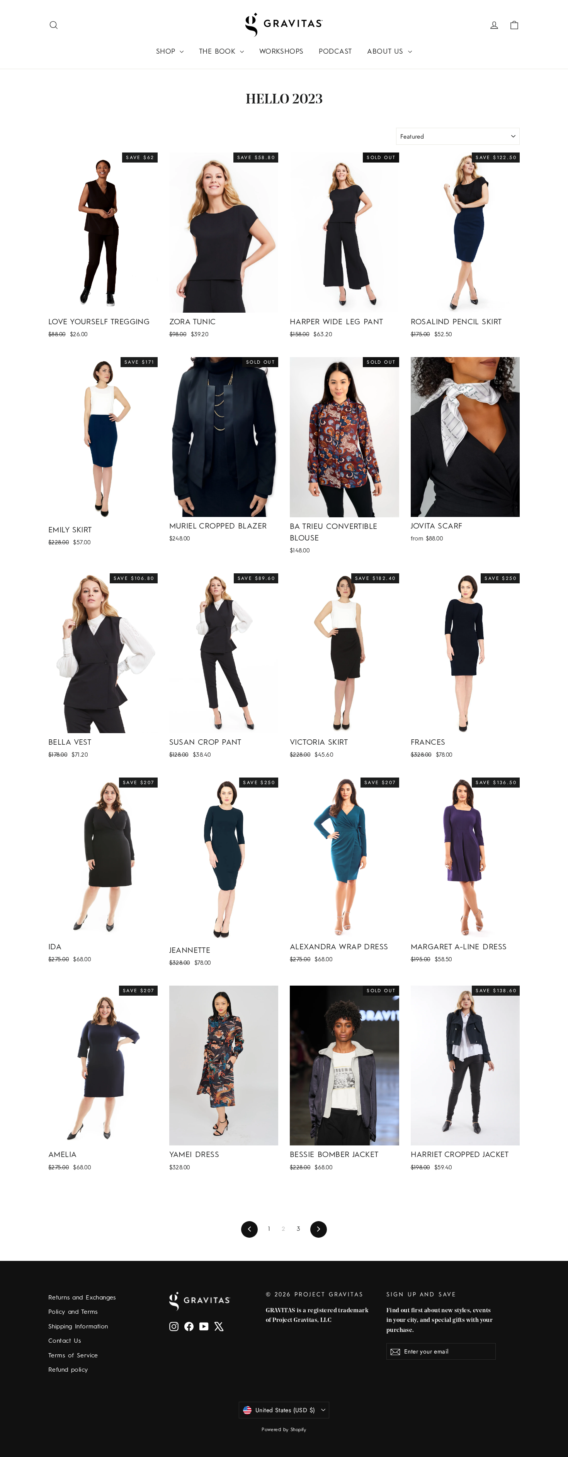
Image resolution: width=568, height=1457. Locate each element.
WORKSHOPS (281, 51)
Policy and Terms (73, 1312)
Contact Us (64, 1341)
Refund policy (68, 1370)
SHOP (167, 51)
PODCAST (335, 51)
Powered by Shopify (284, 1430)
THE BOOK (218, 51)
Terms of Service (73, 1356)
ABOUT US (386, 51)
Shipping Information (78, 1327)
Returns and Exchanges (82, 1298)
